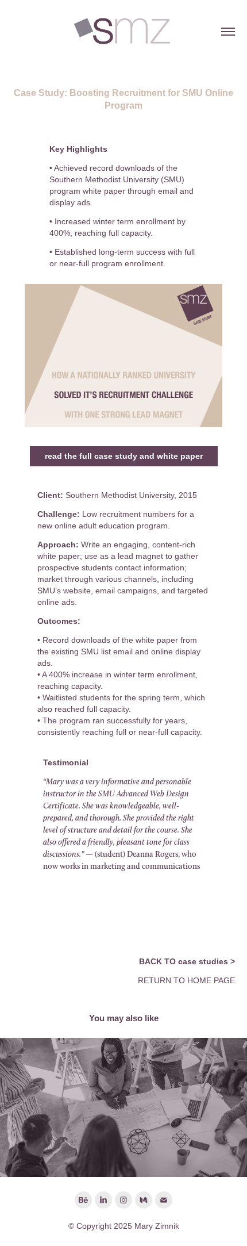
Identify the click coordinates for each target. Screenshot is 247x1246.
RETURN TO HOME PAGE (186, 980)
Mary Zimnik (156, 1225)
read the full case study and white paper (124, 456)
